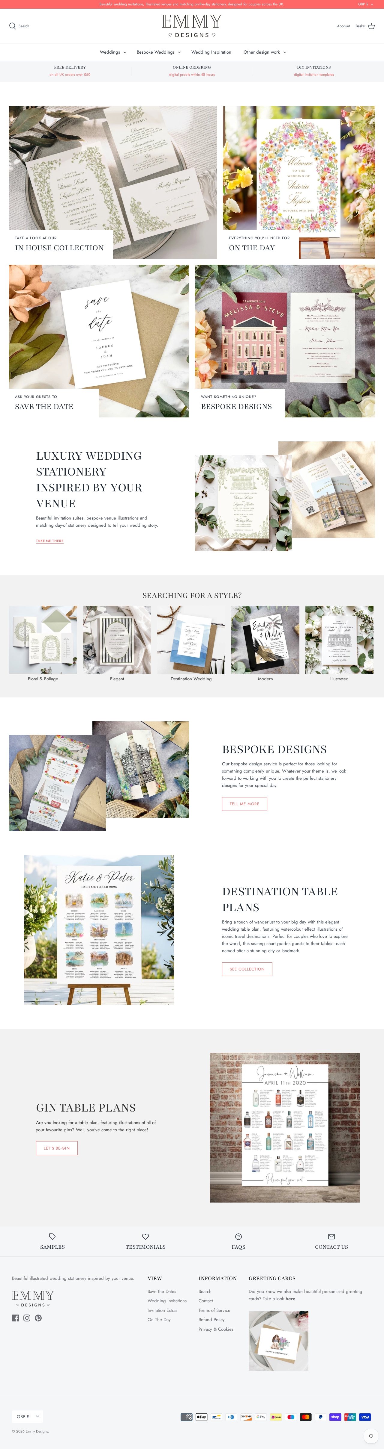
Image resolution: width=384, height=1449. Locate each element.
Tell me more (245, 804)
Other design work (262, 52)
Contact (206, 1300)
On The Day (159, 1319)
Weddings (110, 52)
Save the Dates (162, 1291)
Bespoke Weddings (156, 52)
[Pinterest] (38, 1318)
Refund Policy (212, 1319)
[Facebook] (15, 1318)
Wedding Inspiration (211, 52)
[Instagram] (26, 1318)
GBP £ (363, 4)
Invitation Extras (162, 1310)
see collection (247, 969)
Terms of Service (214, 1310)
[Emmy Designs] (192, 26)
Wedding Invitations (167, 1300)
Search (205, 1291)
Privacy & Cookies (216, 1329)
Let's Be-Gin (57, 1148)
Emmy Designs (37, 1431)
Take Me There (50, 540)
